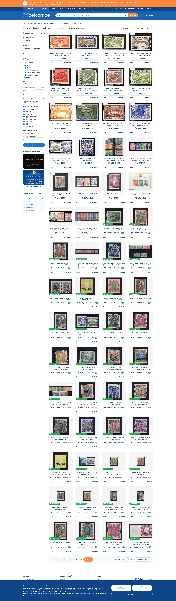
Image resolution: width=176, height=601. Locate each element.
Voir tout (41, 193)
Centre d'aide (101, 579)
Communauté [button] (71, 8)
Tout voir (42, 33)
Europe (27, 43)
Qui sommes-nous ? (29, 579)
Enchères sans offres (33, 72)
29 (81, 559)
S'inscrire (30, 8)
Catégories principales (31, 37)
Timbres (27, 40)
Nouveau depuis (30, 87)
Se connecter (43, 8)
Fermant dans (29, 91)
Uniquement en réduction (32, 101)
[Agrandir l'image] (61, 41)
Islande (27, 45)
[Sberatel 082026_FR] (33, 177)
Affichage (128, 28)
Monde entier (29, 133)
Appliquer (34, 145)
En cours (28, 65)
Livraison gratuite (30, 103)
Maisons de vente (32, 75)
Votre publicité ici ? (35, 186)
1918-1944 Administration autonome (31, 49)
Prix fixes (30, 68)
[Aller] (131, 559)
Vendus (27, 77)
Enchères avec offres (33, 70)
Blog (61, 579)
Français (148, 8)
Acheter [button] (53, 8)
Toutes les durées (30, 84)
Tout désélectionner (28, 126)
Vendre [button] (61, 8)
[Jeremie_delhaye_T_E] (33, 161)
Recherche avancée (147, 15)
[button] (125, 15)
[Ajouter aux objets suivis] (69, 34)
